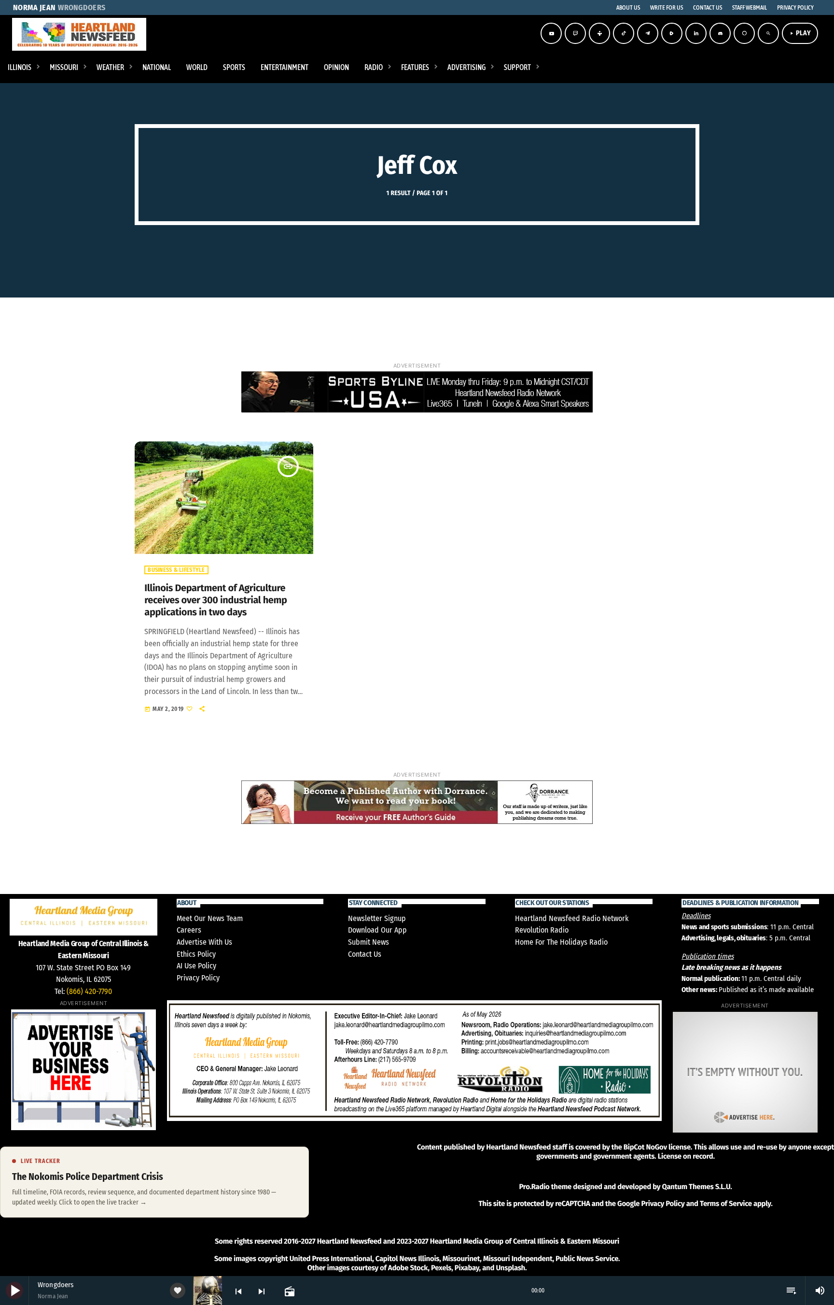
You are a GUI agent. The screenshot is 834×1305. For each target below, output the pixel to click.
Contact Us (364, 954)
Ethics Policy (196, 954)
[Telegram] (647, 33)
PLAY (800, 33)
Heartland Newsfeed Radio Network (571, 918)
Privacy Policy (198, 977)
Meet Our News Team (210, 918)
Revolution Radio (542, 930)
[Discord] (720, 33)
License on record (685, 1156)
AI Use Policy (196, 965)
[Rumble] (671, 33)
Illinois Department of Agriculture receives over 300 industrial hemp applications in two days (215, 600)
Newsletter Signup (377, 918)
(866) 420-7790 (89, 991)
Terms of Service (726, 1203)
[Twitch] (575, 33)
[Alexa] (744, 33)
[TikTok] (623, 33)
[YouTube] (551, 33)
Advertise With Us (204, 942)
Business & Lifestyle (176, 570)
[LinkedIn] (696, 33)
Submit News (368, 942)
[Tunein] (599, 33)
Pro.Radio (534, 1186)
